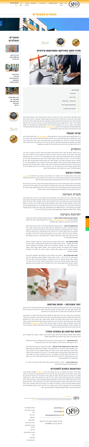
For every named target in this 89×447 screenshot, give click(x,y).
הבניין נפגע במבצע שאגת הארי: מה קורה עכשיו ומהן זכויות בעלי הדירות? (14, 101)
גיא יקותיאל (34, 399)
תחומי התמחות (53, 3)
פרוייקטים (33, 3)
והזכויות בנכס (35, 323)
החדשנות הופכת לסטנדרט (69, 109)
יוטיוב (33, 435)
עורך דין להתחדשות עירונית (59, 220)
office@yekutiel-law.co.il (53, 415)
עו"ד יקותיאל (40, 372)
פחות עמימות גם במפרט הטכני (68, 105)
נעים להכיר (61, 4)
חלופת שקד (31, 420)
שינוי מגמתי (73, 93)
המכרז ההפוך (72, 97)
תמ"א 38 (32, 417)
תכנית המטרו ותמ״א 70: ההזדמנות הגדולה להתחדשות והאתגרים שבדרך (14, 78)
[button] (52, 90)
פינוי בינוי (25, 176)
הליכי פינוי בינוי (50, 127)
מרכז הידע (43, 3)
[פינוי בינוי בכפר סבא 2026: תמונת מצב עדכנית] (12, 48)
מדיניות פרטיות (31, 440)
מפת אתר (32, 438)
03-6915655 (58, 411)
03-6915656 (58, 408)
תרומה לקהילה (27, 4)
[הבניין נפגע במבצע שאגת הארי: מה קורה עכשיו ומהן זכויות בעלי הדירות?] (12, 90)
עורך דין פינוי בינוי (30, 423)
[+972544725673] (87, 229)
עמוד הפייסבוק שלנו (29, 432)
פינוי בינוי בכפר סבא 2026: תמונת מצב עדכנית (14, 57)
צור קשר (20, 4)
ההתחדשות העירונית (42, 136)
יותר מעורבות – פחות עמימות (69, 101)
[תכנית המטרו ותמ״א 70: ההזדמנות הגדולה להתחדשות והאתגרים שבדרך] (12, 67)
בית (66, 3)
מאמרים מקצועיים (30, 408)
